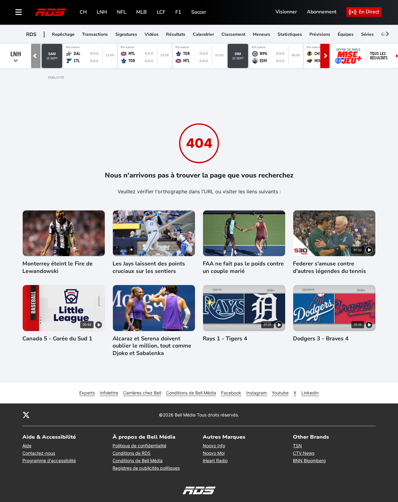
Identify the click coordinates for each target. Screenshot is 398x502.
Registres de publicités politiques (146, 468)
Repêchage (63, 34)
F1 (178, 12)
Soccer (198, 12)
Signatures (126, 34)
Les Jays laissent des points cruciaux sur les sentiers (149, 267)
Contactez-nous (38, 453)
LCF (161, 12)
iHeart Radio (215, 460)
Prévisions (319, 34)
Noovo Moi (213, 453)
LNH (102, 12)
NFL (121, 12)
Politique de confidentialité (139, 445)
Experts (87, 392)
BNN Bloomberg (309, 460)
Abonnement (321, 11)
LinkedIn (310, 392)
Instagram (256, 392)
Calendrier (203, 34)
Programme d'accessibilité (49, 460)
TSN (297, 445)
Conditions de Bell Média (191, 392)
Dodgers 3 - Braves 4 (321, 338)
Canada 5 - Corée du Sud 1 (57, 338)
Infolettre (109, 392)
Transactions (95, 34)
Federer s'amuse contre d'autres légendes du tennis (329, 267)
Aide (26, 445)
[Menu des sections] (18, 12)
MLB (141, 12)
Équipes (346, 34)
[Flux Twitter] (26, 414)
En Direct (369, 11)
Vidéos (152, 34)
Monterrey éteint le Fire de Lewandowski (57, 267)
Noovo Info (214, 445)
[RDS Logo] (50, 12)
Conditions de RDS (131, 453)
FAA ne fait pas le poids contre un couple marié (243, 267)
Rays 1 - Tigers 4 (225, 338)
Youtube (280, 392)
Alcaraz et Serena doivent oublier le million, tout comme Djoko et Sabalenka (152, 346)
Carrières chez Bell (142, 392)
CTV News (303, 453)
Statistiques (290, 34)
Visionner (286, 11)
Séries (367, 34)
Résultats (175, 34)
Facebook (231, 392)
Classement (233, 34)
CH (83, 12)
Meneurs (261, 34)
